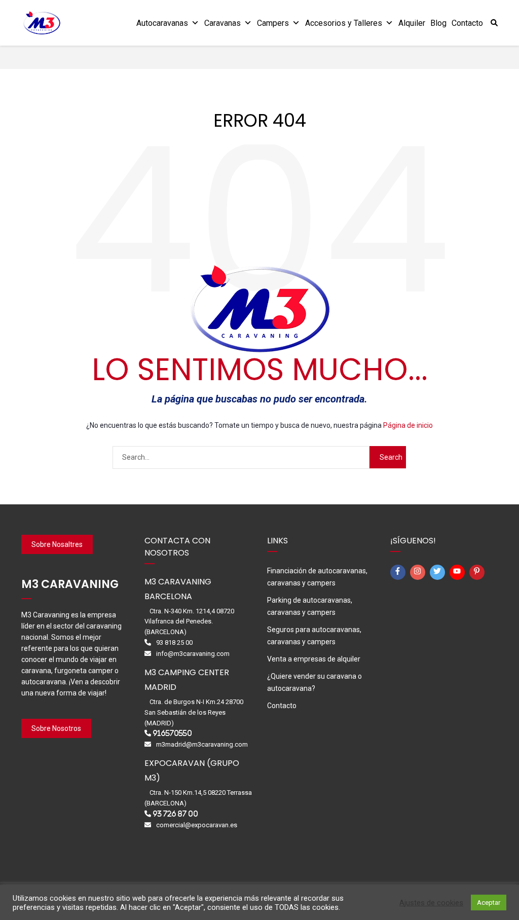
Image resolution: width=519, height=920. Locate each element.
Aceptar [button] (488, 902)
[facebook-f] (399, 572)
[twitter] (439, 572)
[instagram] (419, 572)
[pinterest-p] (478, 572)
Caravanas (222, 23)
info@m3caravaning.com (193, 653)
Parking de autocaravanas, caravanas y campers (309, 606)
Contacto (467, 23)
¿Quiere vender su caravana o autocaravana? (314, 682)
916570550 (172, 733)
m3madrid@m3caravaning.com (202, 744)
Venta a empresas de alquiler (313, 659)
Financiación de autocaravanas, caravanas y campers (317, 577)
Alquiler (411, 23)
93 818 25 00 (174, 642)
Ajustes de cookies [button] (431, 902)
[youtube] (459, 572)
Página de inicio (408, 425)
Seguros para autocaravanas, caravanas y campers (314, 635)
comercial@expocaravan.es (196, 825)
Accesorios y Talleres (343, 23)
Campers (273, 23)
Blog (438, 23)
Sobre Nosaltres (57, 544)
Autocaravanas (162, 23)
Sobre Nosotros (56, 728)
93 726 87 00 (175, 814)
